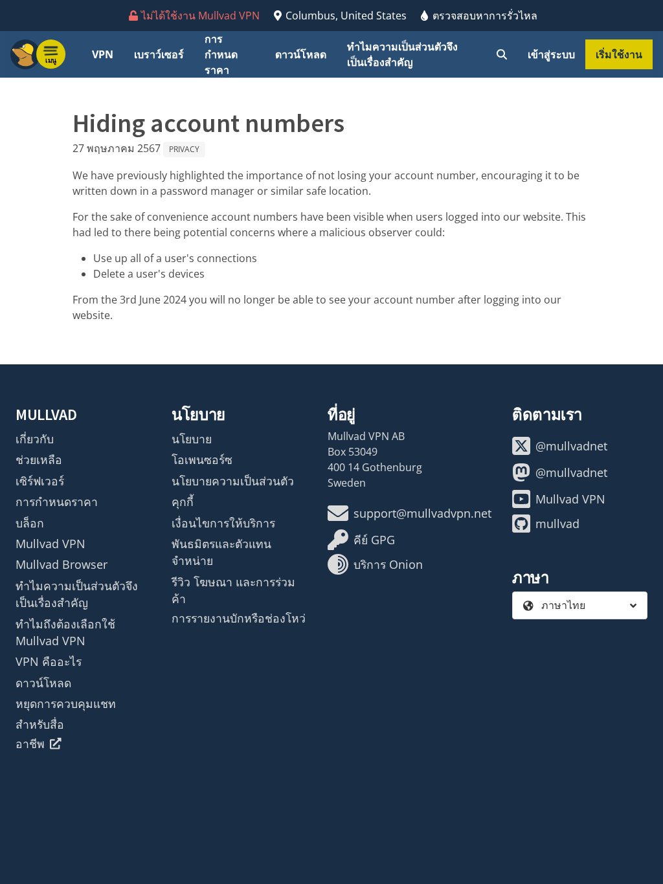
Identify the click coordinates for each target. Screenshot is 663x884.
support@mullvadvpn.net (422, 513)
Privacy (184, 149)
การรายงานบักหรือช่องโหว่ (239, 618)
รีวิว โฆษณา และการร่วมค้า (233, 590)
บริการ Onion (388, 564)
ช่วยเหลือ (39, 459)
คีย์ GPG (374, 539)
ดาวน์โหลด (300, 54)
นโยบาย (192, 439)
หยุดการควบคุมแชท (66, 703)
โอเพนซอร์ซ (202, 459)
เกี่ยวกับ (35, 439)
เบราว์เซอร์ (159, 54)
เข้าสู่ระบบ (551, 54)
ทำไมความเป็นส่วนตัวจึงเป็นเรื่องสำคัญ (402, 54)
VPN (102, 54)
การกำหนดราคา (221, 54)
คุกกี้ (183, 501)
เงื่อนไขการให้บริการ (223, 523)
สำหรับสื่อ (40, 724)
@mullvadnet (571, 446)
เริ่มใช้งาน (619, 54)
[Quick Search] (501, 54)
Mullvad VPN (50, 543)
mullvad (557, 523)
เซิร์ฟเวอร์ (40, 481)
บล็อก (30, 523)
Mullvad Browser (61, 564)
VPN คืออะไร (49, 661)
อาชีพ (30, 743)
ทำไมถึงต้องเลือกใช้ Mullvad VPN (65, 632)
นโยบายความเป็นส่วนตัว (233, 481)
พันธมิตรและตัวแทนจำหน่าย (221, 552)
